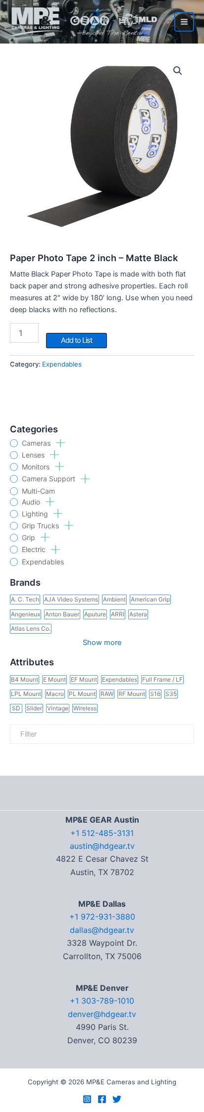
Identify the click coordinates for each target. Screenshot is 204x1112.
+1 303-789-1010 (102, 1001)
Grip (29, 538)
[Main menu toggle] (184, 22)
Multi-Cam (38, 491)
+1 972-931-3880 (102, 917)
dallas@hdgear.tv (102, 930)
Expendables (43, 562)
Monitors (36, 467)
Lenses (34, 455)
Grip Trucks (41, 526)
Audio (32, 502)
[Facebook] (102, 1099)
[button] (178, 71)
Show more (102, 642)
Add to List (76, 340)
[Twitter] (116, 1099)
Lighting (36, 514)
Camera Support (49, 479)
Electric (35, 550)
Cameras (37, 443)
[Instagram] (87, 1099)
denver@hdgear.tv (102, 1014)
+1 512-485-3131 (102, 833)
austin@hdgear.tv (102, 846)
